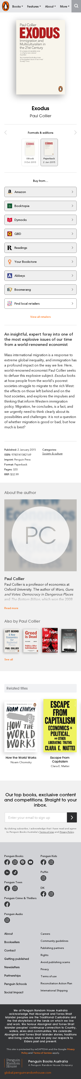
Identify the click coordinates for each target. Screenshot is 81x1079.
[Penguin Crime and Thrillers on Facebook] (7, 904)
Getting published (16, 958)
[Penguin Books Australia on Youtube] (30, 862)
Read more (11, 608)
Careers (45, 934)
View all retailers (40, 317)
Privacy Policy (67, 832)
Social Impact (13, 992)
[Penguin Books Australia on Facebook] (7, 862)
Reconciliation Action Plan (56, 983)
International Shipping (54, 990)
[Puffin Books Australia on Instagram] (43, 878)
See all (8, 659)
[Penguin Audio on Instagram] (7, 920)
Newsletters (12, 967)
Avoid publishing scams (55, 962)
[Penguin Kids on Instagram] (51, 862)
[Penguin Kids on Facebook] (43, 862)
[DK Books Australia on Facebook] (43, 894)
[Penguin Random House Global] (16, 1062)
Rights (44, 955)
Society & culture (52, 453)
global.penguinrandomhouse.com (27, 1072)
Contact (10, 950)
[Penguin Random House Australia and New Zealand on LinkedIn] (7, 872)
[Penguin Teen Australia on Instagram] (15, 888)
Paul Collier (40, 115)
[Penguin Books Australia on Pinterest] (22, 862)
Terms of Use (46, 832)
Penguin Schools (15, 984)
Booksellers (12, 942)
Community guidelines (54, 941)
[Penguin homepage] (5, 6)
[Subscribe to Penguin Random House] (72, 817)
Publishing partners (52, 948)
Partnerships (12, 975)
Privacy (45, 969)
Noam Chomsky (21, 762)
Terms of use (49, 976)
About (8, 933)
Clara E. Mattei (60, 766)
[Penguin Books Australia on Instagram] (15, 862)
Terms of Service (42, 1053)
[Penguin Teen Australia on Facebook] (7, 888)
